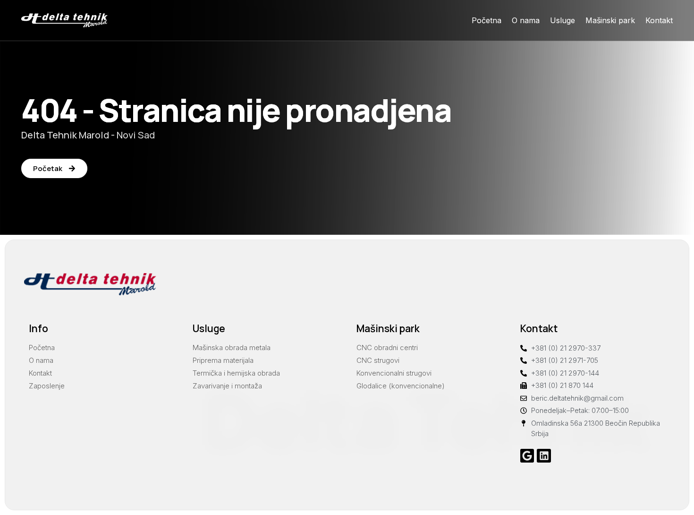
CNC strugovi (377, 360)
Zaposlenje (47, 385)
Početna (486, 20)
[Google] (527, 456)
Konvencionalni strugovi (394, 373)
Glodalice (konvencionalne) (400, 385)
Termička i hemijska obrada (236, 373)
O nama (526, 20)
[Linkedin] (543, 456)
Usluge (562, 20)
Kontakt (659, 20)
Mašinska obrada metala (232, 347)
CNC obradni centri (387, 347)
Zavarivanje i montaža (227, 385)
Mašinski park (610, 20)
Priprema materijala (223, 360)
